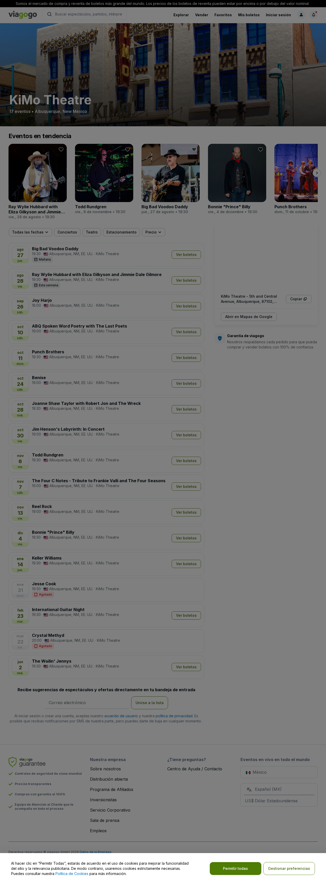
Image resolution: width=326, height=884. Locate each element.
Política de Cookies (71, 873)
